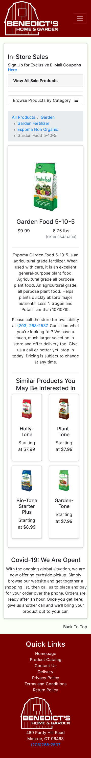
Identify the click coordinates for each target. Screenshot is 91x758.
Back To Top (75, 626)
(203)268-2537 (45, 744)
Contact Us (45, 665)
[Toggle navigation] (80, 18)
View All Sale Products (35, 80)
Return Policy (45, 689)
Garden (48, 117)
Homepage (45, 653)
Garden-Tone (64, 503)
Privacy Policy (45, 677)
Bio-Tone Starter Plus (26, 506)
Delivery (45, 671)
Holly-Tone (27, 431)
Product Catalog (45, 659)
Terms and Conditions (45, 683)
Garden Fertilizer (33, 123)
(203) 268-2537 (32, 325)
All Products (23, 117)
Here (12, 69)
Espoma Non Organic (37, 129)
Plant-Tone (64, 431)
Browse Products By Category (44, 100)
